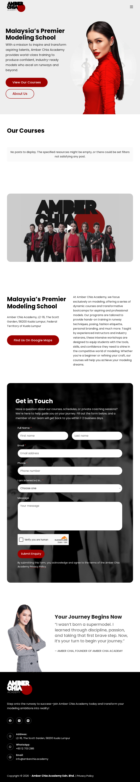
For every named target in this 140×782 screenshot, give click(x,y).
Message (23, 498)
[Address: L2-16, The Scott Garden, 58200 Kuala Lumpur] (10, 736)
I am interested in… (30, 480)
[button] (70, 228)
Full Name (25, 428)
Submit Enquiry (31, 554)
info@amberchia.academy (32, 759)
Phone (22, 463)
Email (22, 445)
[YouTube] (28, 720)
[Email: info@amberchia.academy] (10, 757)
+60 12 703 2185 (25, 748)
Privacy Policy (85, 776)
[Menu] (131, 6)
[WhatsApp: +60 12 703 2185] (10, 746)
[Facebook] (10, 720)
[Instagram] (19, 720)
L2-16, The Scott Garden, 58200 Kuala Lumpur (43, 738)
